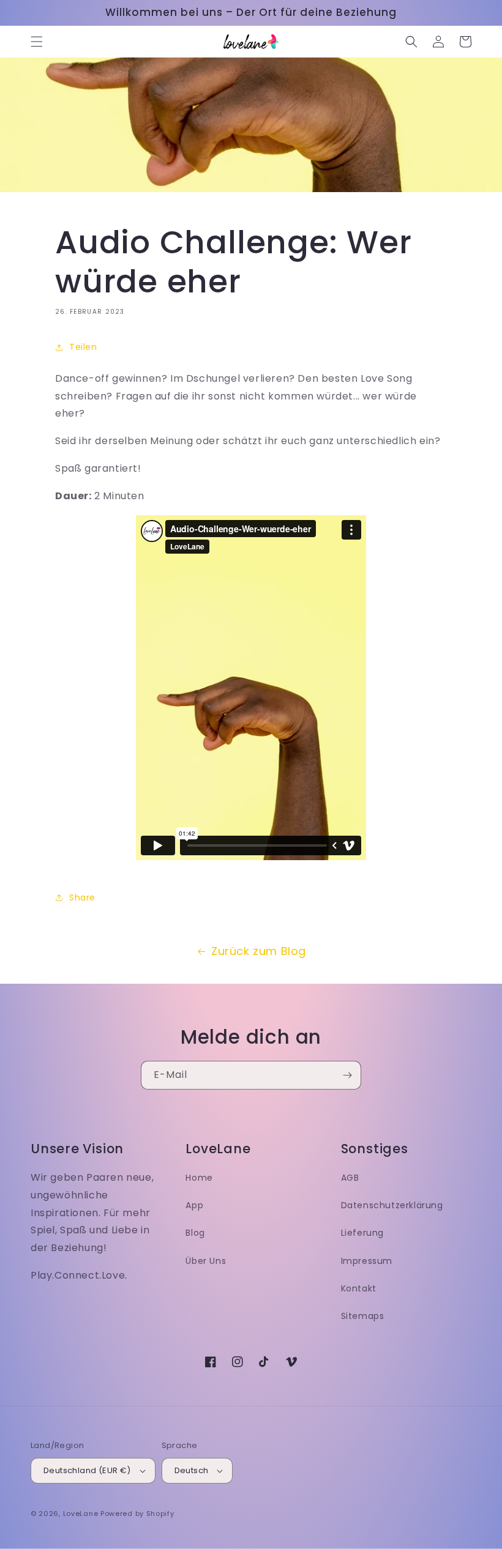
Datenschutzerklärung (392, 1205)
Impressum (366, 1261)
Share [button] (82, 897)
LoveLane (81, 1513)
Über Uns (205, 1261)
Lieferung (362, 1233)
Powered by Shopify (137, 1513)
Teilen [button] (83, 347)
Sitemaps (362, 1316)
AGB (350, 1178)
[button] (36, 41)
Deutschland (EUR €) (87, 1470)
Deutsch (191, 1470)
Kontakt (358, 1288)
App (194, 1205)
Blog (194, 1233)
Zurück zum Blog (258, 951)
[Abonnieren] (347, 1075)
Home (198, 1178)
